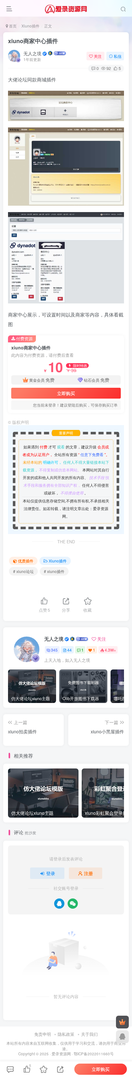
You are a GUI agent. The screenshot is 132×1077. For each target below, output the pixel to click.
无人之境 (32, 53)
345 (54, 650)
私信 (117, 56)
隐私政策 (66, 1034)
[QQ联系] (122, 1036)
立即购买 (66, 393)
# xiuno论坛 (23, 571)
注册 (88, 873)
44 (69, 650)
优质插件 (25, 560)
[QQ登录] (59, 903)
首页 (12, 25)
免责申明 (42, 1034)
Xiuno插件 (30, 25)
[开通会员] (122, 1022)
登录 (50, 873)
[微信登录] (73, 903)
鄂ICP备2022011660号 (94, 1053)
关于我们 (89, 1034)
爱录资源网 (61, 1053)
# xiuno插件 (54, 571)
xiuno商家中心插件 (33, 41)
